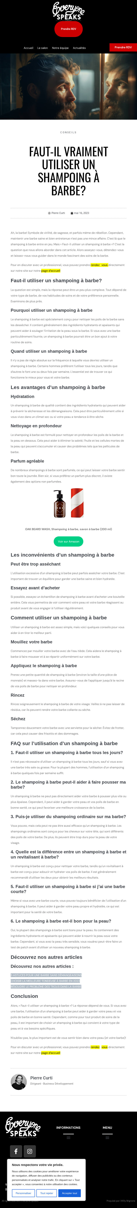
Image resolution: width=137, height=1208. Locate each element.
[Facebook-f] (16, 1151)
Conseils (68, 132)
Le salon (42, 48)
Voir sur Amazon (68, 541)
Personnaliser (23, 1193)
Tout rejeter (46, 1193)
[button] (68, 1138)
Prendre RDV (123, 47)
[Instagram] (30, 1151)
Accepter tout (69, 1193)
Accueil (28, 48)
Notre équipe (60, 48)
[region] (46, 1180)
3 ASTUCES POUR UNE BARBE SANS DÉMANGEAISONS (46, 975)
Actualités (79, 48)
